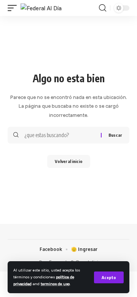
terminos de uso (55, 283)
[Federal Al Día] (41, 8)
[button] (109, 277)
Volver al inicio (69, 161)
